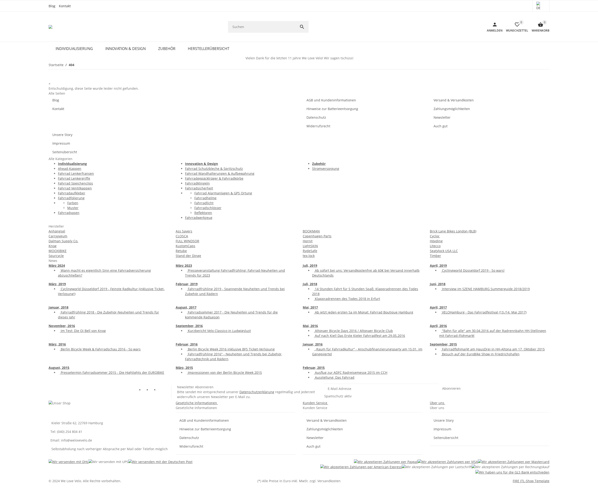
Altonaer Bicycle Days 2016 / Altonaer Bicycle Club (353, 330)
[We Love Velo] (51, 27)
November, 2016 (62, 326)
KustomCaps (185, 246)
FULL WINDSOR (187, 241)
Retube (181, 251)
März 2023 (184, 265)
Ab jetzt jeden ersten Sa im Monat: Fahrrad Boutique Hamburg (363, 312)
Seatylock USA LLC (444, 251)
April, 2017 (438, 307)
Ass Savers (184, 231)
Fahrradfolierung (71, 198)
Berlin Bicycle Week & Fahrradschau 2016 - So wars (100, 349)
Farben (72, 203)
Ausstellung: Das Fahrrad (334, 377)
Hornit (308, 241)
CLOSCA (182, 236)
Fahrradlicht (204, 203)
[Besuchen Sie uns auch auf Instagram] (162, 390)
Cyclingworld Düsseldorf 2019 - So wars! (473, 270)
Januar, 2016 (313, 344)
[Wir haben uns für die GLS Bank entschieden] (512, 472)
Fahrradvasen (68, 212)
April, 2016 (438, 326)
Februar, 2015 (314, 367)
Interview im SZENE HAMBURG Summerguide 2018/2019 (485, 289)
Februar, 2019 (187, 284)
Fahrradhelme (205, 198)
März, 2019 (57, 284)
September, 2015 (443, 344)
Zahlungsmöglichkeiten (452, 109)
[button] (540, 6)
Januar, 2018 (58, 307)
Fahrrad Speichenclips (75, 183)
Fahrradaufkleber (71, 193)
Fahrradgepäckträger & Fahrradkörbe (214, 178)
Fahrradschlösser (207, 208)
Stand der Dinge (188, 255)
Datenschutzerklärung (256, 392)
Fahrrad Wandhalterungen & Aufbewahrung (219, 173)
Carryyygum (58, 236)
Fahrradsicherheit (199, 188)
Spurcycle (56, 255)
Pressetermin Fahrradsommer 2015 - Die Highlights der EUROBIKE (112, 372)
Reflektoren (203, 212)
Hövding (436, 241)
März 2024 (57, 265)
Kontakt (65, 6)
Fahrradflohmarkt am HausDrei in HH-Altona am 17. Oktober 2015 (493, 349)
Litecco (435, 246)
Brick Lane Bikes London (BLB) (453, 231)
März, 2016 (57, 344)
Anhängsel (57, 231)
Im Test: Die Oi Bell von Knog (83, 330)
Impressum (61, 143)
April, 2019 (438, 265)
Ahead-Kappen (69, 168)
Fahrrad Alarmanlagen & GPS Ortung (223, 193)
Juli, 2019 (310, 265)
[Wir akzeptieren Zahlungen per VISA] (448, 461)
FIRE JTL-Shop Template (531, 481)
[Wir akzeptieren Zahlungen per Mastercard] (513, 461)
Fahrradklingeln (197, 183)
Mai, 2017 (310, 307)
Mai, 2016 (310, 326)
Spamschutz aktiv (338, 396)
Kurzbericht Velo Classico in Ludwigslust (219, 330)
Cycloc (435, 236)
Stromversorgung (325, 168)
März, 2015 (184, 367)
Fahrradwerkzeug (198, 217)
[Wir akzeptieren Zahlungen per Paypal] (386, 461)
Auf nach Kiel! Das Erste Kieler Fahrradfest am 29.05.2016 (359, 335)
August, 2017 (186, 307)
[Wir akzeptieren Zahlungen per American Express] (361, 467)
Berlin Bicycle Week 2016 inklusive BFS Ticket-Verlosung (231, 349)
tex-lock (309, 255)
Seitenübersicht (64, 152)
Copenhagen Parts (317, 236)
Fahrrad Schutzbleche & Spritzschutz (214, 168)
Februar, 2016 (187, 344)
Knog (53, 246)
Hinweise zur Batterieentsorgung (332, 109)
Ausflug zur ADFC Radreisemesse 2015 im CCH (350, 372)
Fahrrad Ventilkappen (75, 188)
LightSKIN (310, 246)
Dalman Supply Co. (63, 241)
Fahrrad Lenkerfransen (76, 173)
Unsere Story (62, 134)
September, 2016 (189, 326)
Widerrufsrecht (318, 126)
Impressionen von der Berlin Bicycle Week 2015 (224, 372)
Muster (72, 208)
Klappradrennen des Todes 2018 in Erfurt (347, 298)
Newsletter (442, 117)
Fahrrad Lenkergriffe (74, 178)
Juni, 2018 (437, 284)
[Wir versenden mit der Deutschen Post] (160, 461)
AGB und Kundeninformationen (331, 100)
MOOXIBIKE (58, 251)
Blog (52, 6)
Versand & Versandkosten (454, 100)
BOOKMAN (311, 231)
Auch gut (441, 126)
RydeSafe (310, 251)
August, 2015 (59, 367)
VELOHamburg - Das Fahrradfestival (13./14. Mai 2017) (484, 312)
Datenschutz (316, 117)
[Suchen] (304, 27)
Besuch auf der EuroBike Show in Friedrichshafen (480, 354)
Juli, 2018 (310, 284)
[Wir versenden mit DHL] (69, 461)
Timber (435, 255)
